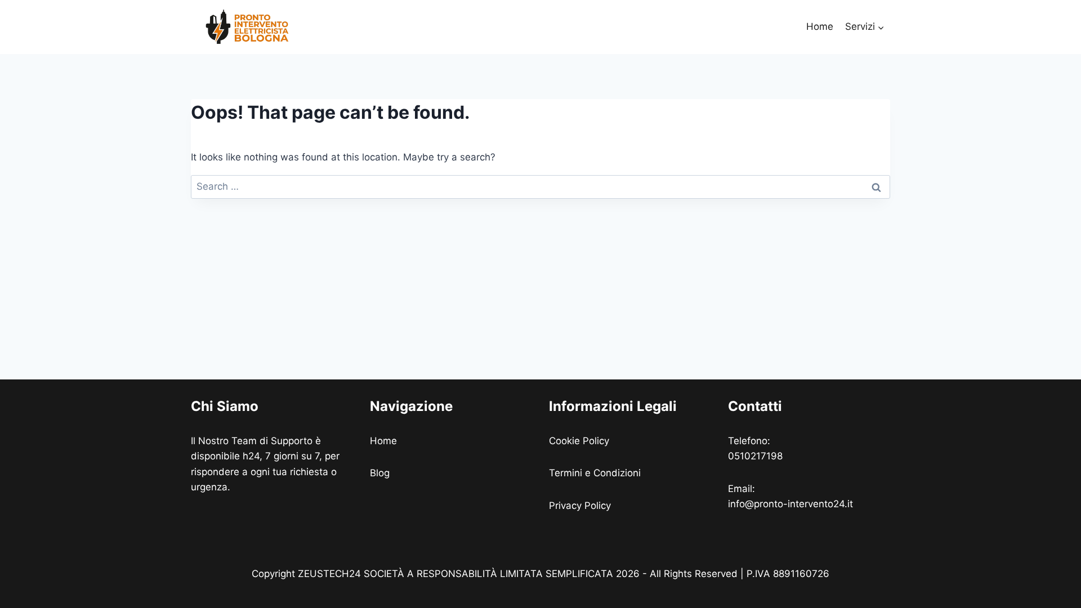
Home (819, 26)
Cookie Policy (580, 440)
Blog (380, 473)
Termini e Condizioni (596, 473)
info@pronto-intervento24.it (790, 503)
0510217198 (755, 456)
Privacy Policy (581, 505)
